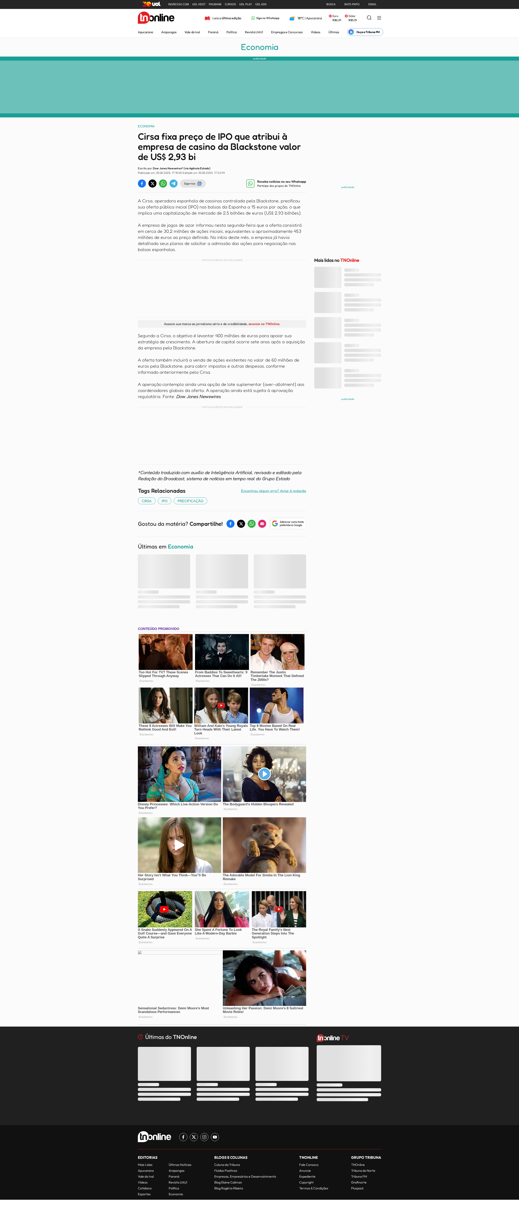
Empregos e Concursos (287, 32)
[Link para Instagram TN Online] (204, 1137)
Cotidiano (145, 1188)
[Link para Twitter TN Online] (194, 1137)
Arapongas (168, 32)
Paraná (213, 32)
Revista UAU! (254, 32)
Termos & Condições (313, 1188)
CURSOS (230, 4)
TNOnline (358, 1165)
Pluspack (357, 1188)
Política (231, 32)
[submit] (369, 17)
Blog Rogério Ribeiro (228, 1188)
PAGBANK (215, 4)
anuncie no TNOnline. (264, 324)
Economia (259, 47)
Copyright (306, 1182)
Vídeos (315, 32)
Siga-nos (189, 183)
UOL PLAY (245, 4)
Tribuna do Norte (363, 1170)
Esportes (144, 1194)
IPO (164, 501)
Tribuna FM (359, 1176)
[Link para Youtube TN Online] (215, 1137)
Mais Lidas (145, 1165)
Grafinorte (359, 1182)
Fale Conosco (308, 1165)
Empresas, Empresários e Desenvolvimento (245, 1176)
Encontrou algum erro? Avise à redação (273, 491)
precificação (190, 501)
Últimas (333, 32)
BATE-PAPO (351, 4)
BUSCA (331, 4)
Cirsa (147, 501)
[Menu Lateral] (379, 18)
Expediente (307, 1176)
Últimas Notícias (180, 1165)
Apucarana (145, 32)
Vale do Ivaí (192, 32)
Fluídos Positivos (225, 1170)
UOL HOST (199, 4)
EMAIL (372, 4)
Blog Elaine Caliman (228, 1182)
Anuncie (305, 1170)
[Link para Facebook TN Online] (183, 1137)
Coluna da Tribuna (227, 1165)
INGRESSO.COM (178, 4)
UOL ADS (261, 4)
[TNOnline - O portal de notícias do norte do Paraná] (156, 18)
